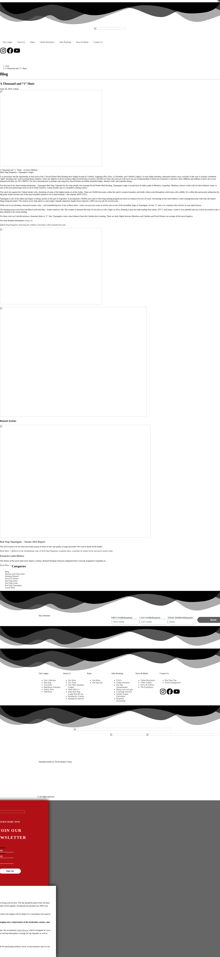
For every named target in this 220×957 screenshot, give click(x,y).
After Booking (65, 42)
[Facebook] (10, 50)
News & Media (82, 42)
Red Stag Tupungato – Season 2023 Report (22, 541)
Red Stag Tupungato (13, 585)
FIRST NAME (121, 618)
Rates (32, 42)
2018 (7, 66)
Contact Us (97, 42)
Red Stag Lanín (11, 583)
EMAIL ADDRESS (180, 618)
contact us (28, 220)
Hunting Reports (11, 576)
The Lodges (7, 42)
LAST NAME (150, 618)
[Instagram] (3, 50)
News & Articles (11, 578)
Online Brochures (47, 42)
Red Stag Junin (11, 581)
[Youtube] (17, 50)
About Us (21, 42)
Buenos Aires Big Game (15, 574)
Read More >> (6, 551)
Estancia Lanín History (12, 556)
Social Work (10, 588)
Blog (7, 572)
